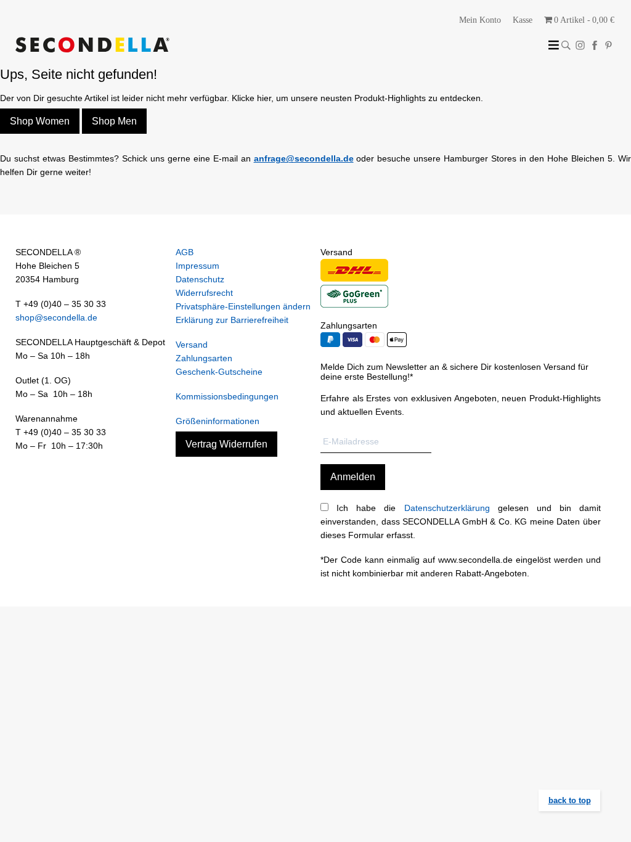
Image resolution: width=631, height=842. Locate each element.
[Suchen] (566, 45)
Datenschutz (200, 279)
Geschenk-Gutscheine (219, 372)
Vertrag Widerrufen (226, 444)
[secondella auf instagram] (580, 45)
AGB (184, 252)
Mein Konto (480, 20)
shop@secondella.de (56, 317)
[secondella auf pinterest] (608, 45)
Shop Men (114, 121)
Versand (192, 344)
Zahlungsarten (204, 358)
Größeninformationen (217, 421)
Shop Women (40, 121)
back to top (569, 800)
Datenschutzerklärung (447, 508)
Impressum (197, 266)
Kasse (522, 20)
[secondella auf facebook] (594, 45)
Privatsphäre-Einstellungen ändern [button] (243, 306)
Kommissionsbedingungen (227, 396)
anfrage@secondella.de (304, 158)
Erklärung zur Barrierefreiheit (232, 320)
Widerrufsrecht (204, 293)
